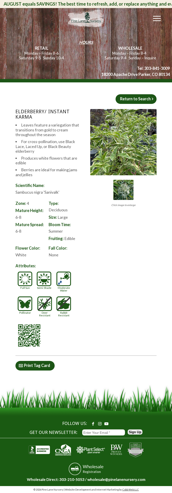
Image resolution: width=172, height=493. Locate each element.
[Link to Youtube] (106, 423)
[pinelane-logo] (86, 18)
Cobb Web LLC (130, 489)
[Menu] (154, 18)
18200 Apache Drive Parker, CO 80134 (135, 74)
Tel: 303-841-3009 (153, 68)
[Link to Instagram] (99, 423)
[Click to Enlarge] (123, 142)
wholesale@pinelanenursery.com (116, 479)
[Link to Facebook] (93, 423)
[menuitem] (154, 18)
